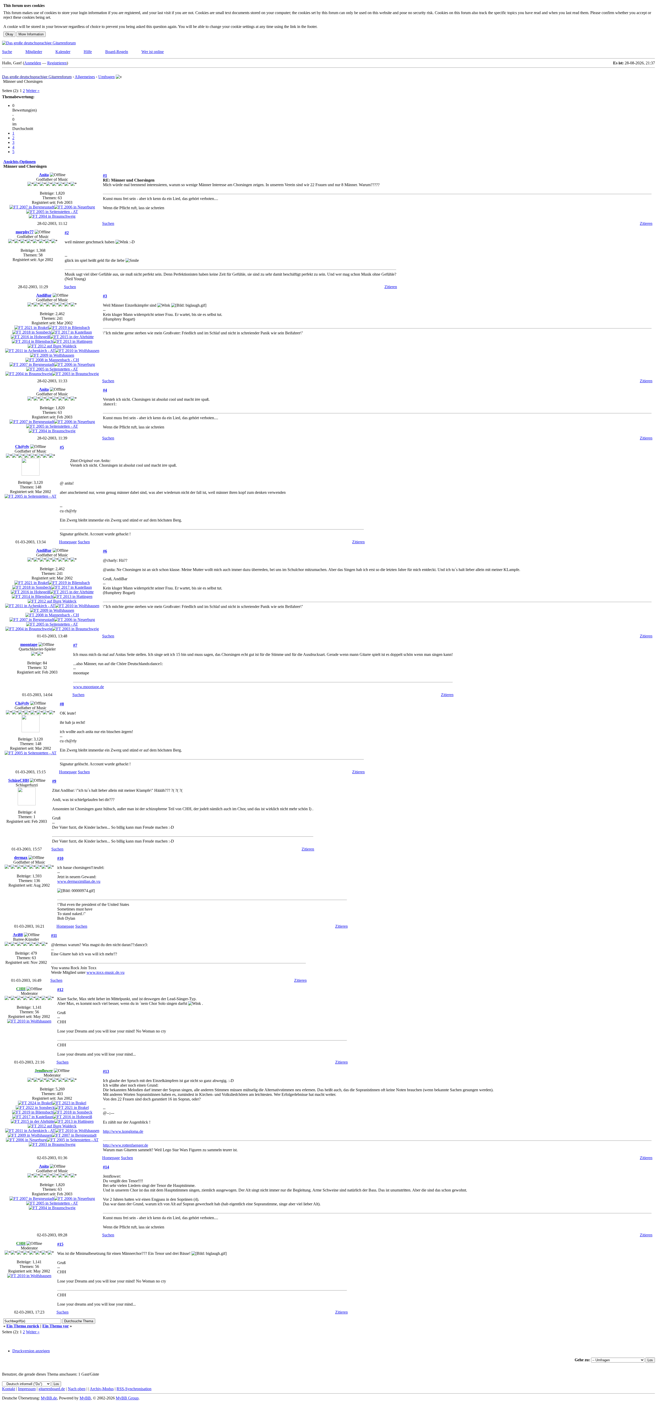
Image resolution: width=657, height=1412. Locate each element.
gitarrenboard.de (51, 1389)
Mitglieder (33, 51)
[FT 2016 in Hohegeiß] (30, 337)
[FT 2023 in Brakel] (69, 1103)
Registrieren (57, 63)
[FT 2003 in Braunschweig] (75, 374)
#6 (105, 551)
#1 (105, 175)
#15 (60, 1244)
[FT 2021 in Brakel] (31, 327)
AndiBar (44, 295)
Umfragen (106, 77)
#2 (67, 233)
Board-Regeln (116, 51)
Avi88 (18, 935)
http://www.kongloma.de (123, 1131)
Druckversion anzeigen (31, 1351)
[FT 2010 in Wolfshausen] (77, 350)
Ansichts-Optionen (19, 161)
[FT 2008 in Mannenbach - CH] (52, 360)
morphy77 (25, 232)
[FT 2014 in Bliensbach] (32, 341)
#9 (54, 781)
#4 (105, 390)
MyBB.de (49, 1398)
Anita (44, 175)
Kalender (62, 51)
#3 (105, 296)
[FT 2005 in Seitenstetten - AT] (52, 211)
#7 (75, 645)
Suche (7, 51)
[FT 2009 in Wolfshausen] (52, 355)
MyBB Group (127, 1398)
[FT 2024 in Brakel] (35, 1103)
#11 (54, 935)
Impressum (27, 1389)
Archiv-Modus (102, 1389)
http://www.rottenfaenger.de (125, 1145)
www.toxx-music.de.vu (105, 972)
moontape (28, 644)
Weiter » (33, 90)
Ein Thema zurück (22, 1326)
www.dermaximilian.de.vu (78, 881)
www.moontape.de (88, 687)
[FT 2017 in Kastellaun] (71, 332)
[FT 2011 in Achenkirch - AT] (30, 350)
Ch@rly (22, 446)
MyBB (85, 1398)
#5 (62, 447)
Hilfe (88, 51)
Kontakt (8, 1389)
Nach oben (76, 1389)
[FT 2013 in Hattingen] (72, 341)
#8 (62, 704)
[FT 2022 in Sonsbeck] (35, 1107)
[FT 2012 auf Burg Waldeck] (52, 346)
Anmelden (32, 63)
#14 (106, 1167)
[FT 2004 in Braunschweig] (52, 216)
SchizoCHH (18, 780)
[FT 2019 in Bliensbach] (69, 327)
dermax (20, 857)
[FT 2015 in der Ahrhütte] (72, 337)
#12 (60, 989)
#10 (60, 858)
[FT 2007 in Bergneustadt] (31, 207)
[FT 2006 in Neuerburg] (74, 207)
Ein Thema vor (55, 1326)
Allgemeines (85, 77)
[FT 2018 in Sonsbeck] (31, 332)
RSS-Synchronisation (134, 1389)
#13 (106, 1071)
